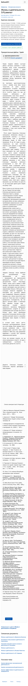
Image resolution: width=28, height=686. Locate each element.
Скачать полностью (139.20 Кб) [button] (11, 44)
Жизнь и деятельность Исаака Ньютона (13, 650)
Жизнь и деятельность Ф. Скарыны (11, 653)
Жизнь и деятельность (8, 648)
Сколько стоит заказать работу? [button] (12, 47)
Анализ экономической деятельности (12, 667)
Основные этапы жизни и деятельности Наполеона (13, 640)
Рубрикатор (4, 7)
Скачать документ (16, 58)
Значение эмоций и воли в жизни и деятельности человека (11, 644)
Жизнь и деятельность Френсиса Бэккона (13, 637)
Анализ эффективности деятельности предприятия (12, 670)
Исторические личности (15, 7)
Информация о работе (10, 627)
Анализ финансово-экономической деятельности (11, 663)
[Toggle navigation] (25, 2)
